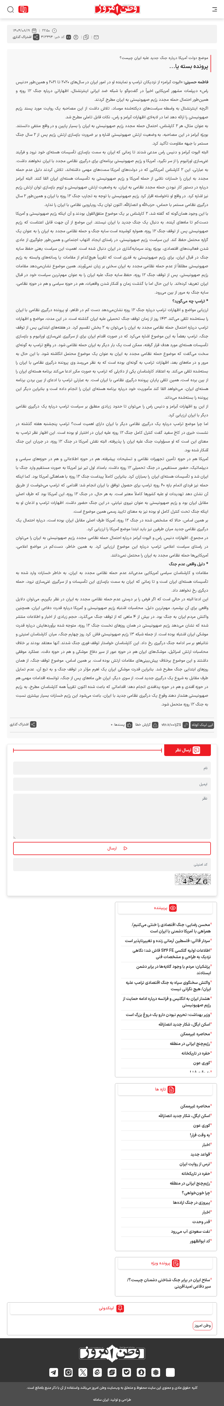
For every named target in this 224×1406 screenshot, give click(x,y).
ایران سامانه (101, 1399)
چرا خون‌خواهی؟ (196, 1193)
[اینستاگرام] (68, 1372)
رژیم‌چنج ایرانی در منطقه (190, 1044)
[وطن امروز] (117, 9)
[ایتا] (97, 1372)
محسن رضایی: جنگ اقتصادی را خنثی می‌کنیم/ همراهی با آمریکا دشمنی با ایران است (171, 928)
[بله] (127, 1372)
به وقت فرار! (200, 1135)
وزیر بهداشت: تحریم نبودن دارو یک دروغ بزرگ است (168, 1015)
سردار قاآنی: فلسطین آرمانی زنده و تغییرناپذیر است (167, 941)
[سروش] (141, 1372)
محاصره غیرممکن (195, 1034)
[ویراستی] (112, 1372)
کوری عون (201, 1063)
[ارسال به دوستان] (96, 37)
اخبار (206, 1145)
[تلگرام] (53, 1372)
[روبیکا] (156, 1372)
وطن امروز (203, 1326)
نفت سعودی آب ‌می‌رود (190, 1232)
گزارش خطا (142, 724)
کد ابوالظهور (200, 1241)
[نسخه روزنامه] (23, 9)
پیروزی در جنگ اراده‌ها (191, 1203)
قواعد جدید (200, 1155)
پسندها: (119, 724)
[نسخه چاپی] (76, 37)
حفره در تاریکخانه (195, 1053)
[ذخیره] (86, 37)
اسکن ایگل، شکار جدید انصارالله (184, 1025)
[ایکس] (83, 1372)
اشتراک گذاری (22, 37)
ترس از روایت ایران (194, 1164)
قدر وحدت (201, 1222)
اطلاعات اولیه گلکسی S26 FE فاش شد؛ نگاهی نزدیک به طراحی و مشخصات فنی (171, 954)
